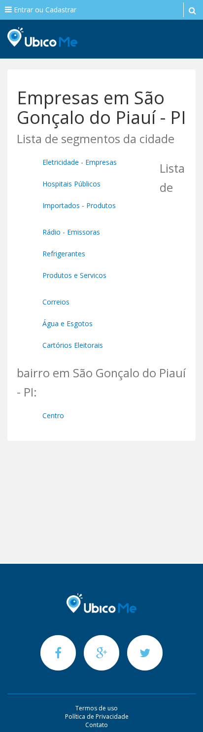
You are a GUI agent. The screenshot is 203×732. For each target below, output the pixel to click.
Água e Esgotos (67, 323)
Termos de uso (96, 708)
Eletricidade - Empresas (79, 162)
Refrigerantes (63, 253)
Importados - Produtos (79, 205)
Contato (96, 725)
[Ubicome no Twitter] (145, 652)
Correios (55, 301)
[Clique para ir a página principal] (101, 603)
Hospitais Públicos (71, 183)
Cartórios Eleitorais (72, 345)
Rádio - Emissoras (71, 232)
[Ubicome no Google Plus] (102, 652)
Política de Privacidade (97, 716)
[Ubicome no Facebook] (59, 652)
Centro (53, 415)
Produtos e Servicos (74, 275)
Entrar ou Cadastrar (44, 9)
